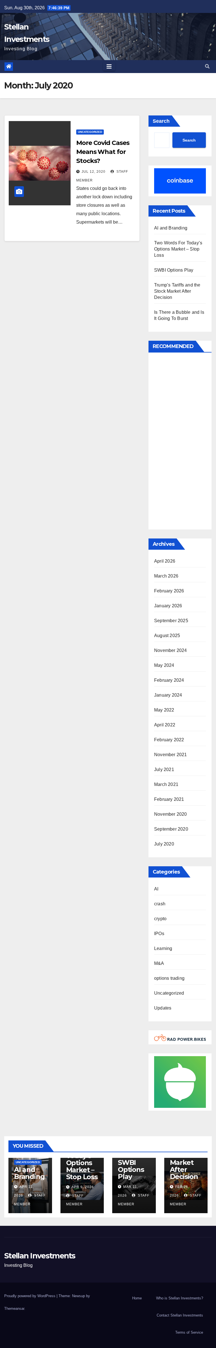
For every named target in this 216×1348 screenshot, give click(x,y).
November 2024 (170, 650)
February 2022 (169, 739)
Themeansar (14, 1308)
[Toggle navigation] (109, 66)
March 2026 (166, 576)
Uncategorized (90, 131)
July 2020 (164, 844)
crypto (160, 918)
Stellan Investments (39, 1255)
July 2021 (164, 769)
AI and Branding (170, 228)
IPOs (159, 933)
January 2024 (168, 695)
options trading (169, 978)
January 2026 (168, 605)
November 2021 (170, 754)
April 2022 (164, 724)
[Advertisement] (180, 442)
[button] (207, 66)
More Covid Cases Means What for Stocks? (102, 152)
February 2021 (169, 799)
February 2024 (169, 680)
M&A (159, 963)
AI (156, 888)
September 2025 (171, 620)
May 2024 (164, 665)
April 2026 (164, 561)
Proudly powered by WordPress (30, 1296)
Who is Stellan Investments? (179, 1298)
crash (159, 903)
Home (137, 1298)
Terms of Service (189, 1332)
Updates (162, 1008)
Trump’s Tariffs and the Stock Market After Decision (177, 291)
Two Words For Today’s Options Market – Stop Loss (178, 249)
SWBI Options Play (173, 270)
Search (161, 121)
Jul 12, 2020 (93, 172)
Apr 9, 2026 (82, 1187)
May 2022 (164, 710)
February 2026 (169, 590)
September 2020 (171, 829)
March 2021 (166, 784)
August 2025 (167, 635)
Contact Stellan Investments (180, 1315)
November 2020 (170, 814)
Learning (163, 948)
